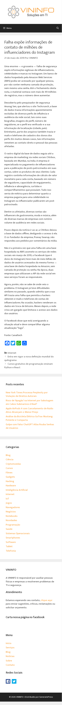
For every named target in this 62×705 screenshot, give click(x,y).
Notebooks (11, 516)
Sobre (9, 661)
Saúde (9, 529)
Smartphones (13, 538)
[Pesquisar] (57, 28)
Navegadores (13, 507)
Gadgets (10, 477)
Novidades (11, 520)
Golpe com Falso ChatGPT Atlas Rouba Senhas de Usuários (30, 426)
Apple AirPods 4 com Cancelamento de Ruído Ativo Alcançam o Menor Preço (29, 410)
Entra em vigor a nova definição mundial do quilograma (29, 358)
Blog (8, 455)
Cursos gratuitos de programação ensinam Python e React (28, 366)
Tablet (9, 546)
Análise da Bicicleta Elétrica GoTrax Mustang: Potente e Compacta (29, 418)
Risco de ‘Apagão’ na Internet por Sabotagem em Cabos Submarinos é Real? (29, 402)
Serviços (10, 648)
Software (11, 542)
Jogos (9, 503)
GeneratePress (46, 697)
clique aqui (46, 600)
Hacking (10, 481)
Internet (12, 353)
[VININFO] (31, 12)
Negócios (11, 512)
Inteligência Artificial (17, 490)
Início (8, 643)
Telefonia (11, 551)
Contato (10, 665)
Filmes (9, 473)
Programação (13, 525)
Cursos (9, 468)
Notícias (10, 656)
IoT (7, 499)
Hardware (11, 486)
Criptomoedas (13, 464)
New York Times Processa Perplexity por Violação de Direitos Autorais (27, 394)
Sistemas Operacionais (18, 533)
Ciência (9, 459)
